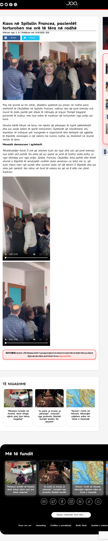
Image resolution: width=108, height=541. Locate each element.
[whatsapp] (80, 502)
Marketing (41, 526)
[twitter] (53, 502)
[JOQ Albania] (74, 5)
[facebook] (62, 502)
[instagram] (71, 502)
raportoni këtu (65, 356)
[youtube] (44, 502)
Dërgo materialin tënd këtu (70, 515)
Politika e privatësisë (60, 526)
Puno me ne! (24, 526)
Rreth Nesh (81, 526)
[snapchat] (98, 502)
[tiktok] (89, 502)
